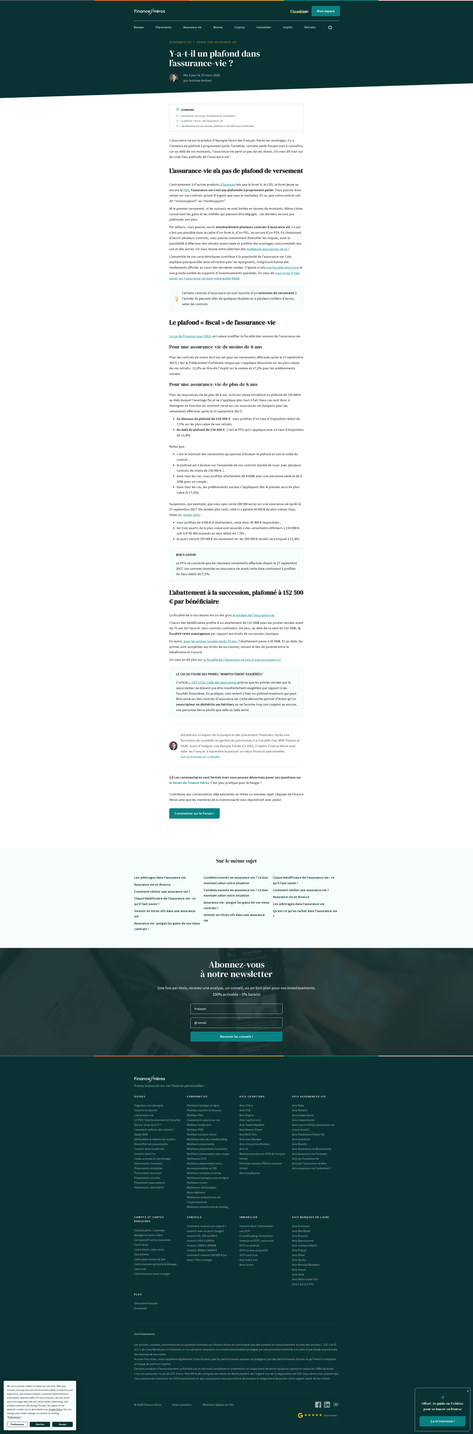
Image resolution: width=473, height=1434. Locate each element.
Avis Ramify (299, 1144)
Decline (40, 1424)
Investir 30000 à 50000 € (202, 1250)
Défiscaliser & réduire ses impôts (155, 1139)
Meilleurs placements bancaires (207, 1149)
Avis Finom (299, 1269)
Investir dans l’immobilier (256, 1226)
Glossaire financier (146, 1303)
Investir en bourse (145, 1110)
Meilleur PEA (195, 1115)
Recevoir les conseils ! (236, 1036)
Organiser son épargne (148, 1105)
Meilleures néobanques (201, 1187)
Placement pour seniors (149, 1182)
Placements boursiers (148, 1173)
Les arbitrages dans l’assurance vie (160, 877)
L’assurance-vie (144, 1115)
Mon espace (326, 11)
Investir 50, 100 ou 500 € (202, 1236)
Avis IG (243, 1149)
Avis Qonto (299, 1260)
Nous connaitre (182, 1404)
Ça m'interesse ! (443, 1421)
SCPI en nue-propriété (253, 1250)
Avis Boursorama (303, 1240)
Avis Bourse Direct (250, 1129)
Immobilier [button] (263, 27)
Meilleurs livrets (197, 1182)
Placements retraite (147, 1178)
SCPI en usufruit (249, 1245)
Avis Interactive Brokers (254, 1144)
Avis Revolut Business (306, 1264)
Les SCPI (244, 1231)
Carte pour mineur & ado (149, 1259)
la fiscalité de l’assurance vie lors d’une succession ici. (242, 660)
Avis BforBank (301, 1231)
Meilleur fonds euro (199, 1125)
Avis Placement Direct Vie (308, 1134)
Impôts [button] (288, 27)
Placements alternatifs (149, 1187)
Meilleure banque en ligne (203, 1105)
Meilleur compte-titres (201, 1134)
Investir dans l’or (145, 1154)
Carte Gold (141, 1244)
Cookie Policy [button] (55, 1409)
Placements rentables (148, 1168)
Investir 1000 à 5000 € (200, 1240)
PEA (186, 190)
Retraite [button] (310, 27)
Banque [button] (139, 27)
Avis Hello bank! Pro (305, 1279)
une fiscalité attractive (282, 267)
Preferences (17, 1424)
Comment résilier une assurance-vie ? (162, 891)
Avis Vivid (298, 1274)
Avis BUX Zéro (248, 1134)
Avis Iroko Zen (248, 1260)
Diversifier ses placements (151, 1144)
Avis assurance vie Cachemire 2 (311, 1168)
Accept (62, 1424)
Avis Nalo (298, 1105)
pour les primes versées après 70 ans (209, 641)
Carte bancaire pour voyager (152, 1273)
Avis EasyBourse (249, 1173)
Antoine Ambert (200, 80)
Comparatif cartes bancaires (152, 1240)
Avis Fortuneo (301, 1226)
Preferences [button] (14, 1417)
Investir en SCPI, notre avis (256, 1240)
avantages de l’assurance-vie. (253, 615)
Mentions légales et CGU (218, 1404)
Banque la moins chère (148, 1235)
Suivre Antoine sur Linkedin (200, 757)
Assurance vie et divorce (152, 884)
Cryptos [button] (239, 27)
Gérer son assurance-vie (217, 42)
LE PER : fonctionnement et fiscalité (157, 1120)
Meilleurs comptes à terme (204, 1173)
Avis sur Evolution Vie (305, 1158)
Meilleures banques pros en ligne (208, 1178)
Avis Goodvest (301, 1139)
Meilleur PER (195, 1129)
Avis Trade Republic (252, 1125)
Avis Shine (298, 1255)
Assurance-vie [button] (192, 27)
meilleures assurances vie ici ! (267, 249)
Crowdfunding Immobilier (256, 1236)
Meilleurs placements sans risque (208, 1154)
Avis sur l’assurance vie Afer (309, 1163)
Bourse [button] (218, 27)
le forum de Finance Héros (189, 783)
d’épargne (227, 184)
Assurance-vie (180, 42)
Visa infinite (141, 1254)
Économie (140, 1308)
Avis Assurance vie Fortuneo (309, 1154)
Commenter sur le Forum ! (194, 813)
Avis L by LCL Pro (303, 1284)
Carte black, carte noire (149, 1249)
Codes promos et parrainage (152, 1158)
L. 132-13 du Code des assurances (212, 682)
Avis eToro (246, 1105)
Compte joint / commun (149, 1230)
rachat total (191, 515)
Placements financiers (148, 1163)
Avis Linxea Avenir (303, 1120)
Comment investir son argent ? (207, 1226)
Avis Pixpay (299, 1250)
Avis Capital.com (250, 1120)
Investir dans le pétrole (149, 1149)
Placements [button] (163, 27)
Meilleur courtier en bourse (204, 1110)
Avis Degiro (246, 1115)
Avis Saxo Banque (250, 1139)
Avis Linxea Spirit (303, 1115)
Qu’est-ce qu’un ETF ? (148, 1125)
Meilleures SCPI (197, 1158)
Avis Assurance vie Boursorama (311, 1149)
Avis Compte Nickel (304, 1245)
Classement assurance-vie (203, 1120)
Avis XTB (244, 1110)
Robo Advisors (196, 1192)
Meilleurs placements (201, 1144)
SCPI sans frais (248, 1255)
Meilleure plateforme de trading (207, 1207)
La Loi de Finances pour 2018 (190, 336)
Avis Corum (246, 1264)
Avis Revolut (300, 1236)
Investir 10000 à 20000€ (201, 1245)
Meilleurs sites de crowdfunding (207, 1139)
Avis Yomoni (299, 1110)
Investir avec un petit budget (205, 1231)
